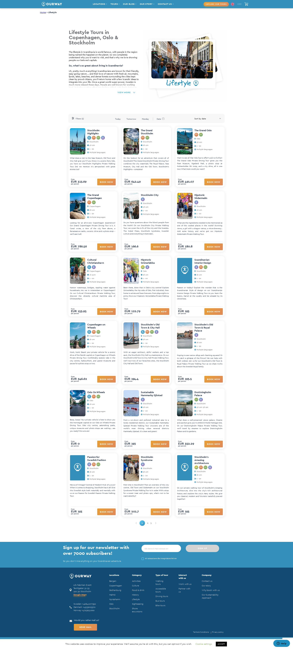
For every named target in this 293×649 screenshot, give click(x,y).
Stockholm (114, 609)
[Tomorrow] (131, 118)
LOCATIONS (99, 4)
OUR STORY (146, 4)
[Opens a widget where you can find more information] (281, 643)
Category (137, 575)
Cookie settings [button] (203, 644)
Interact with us (183, 576)
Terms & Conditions (201, 632)
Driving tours (162, 596)
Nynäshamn (114, 599)
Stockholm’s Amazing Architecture (201, 460)
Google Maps (80, 595)
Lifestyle (136, 599)
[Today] (118, 118)
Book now (106, 182)
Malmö (112, 595)
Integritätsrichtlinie (168, 558)
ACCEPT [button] (221, 644)
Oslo (111, 604)
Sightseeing (137, 604)
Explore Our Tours (216, 4)
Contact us (207, 581)
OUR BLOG (128, 4)
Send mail (85, 627)
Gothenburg (115, 590)
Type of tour (162, 575)
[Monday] (145, 118)
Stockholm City (150, 195)
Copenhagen (115, 586)
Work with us (185, 584)
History (135, 595)
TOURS (114, 4)
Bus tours (160, 601)
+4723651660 (88, 610)
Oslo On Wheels (96, 392)
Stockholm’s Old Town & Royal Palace (203, 327)
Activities (136, 581)
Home (43, 12)
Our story (206, 586)
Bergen (112, 581)
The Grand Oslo (203, 130)
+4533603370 (89, 607)
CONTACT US (165, 4)
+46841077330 (89, 604)
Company (207, 575)
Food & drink (138, 590)
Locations (114, 575)
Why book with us (211, 590)
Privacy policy (217, 632)
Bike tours (160, 605)
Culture (135, 586)
